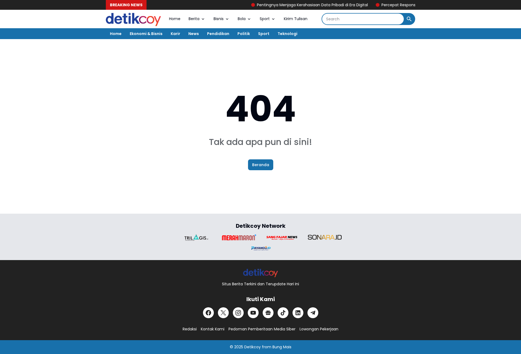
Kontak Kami (212, 329)
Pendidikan (218, 33)
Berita (194, 18)
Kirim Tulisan (295, 18)
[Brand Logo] (196, 237)
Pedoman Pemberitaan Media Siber (262, 329)
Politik (243, 33)
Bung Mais (281, 347)
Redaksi (190, 329)
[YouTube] (253, 312)
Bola (242, 18)
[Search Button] (409, 19)
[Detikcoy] (133, 19)
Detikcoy (252, 347)
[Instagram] (238, 312)
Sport (265, 18)
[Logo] (260, 272)
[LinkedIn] (298, 312)
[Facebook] (208, 312)
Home (174, 18)
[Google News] (268, 312)
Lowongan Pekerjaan (319, 329)
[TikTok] (283, 312)
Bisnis (219, 18)
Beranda (260, 164)
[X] (223, 312)
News (193, 33)
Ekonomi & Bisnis (146, 33)
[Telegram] (312, 312)
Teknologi (287, 33)
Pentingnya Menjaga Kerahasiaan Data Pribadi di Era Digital (306, 5)
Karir (175, 33)
